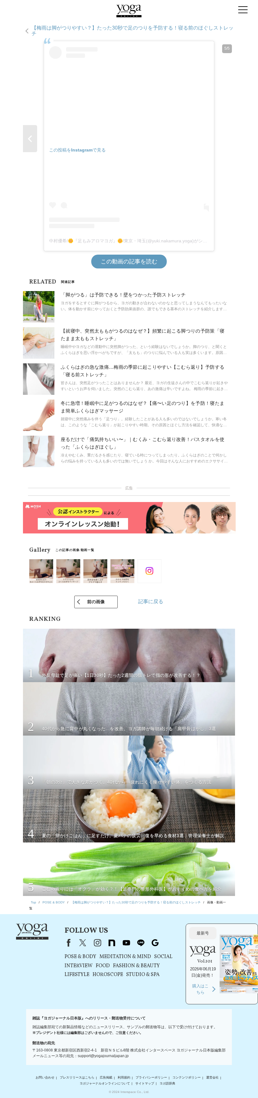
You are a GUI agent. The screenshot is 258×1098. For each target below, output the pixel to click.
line (141, 943)
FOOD (103, 966)
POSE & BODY (80, 956)
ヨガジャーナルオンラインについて (105, 1083)
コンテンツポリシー (186, 1077)
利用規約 (124, 1077)
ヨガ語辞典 (167, 1083)
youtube (126, 943)
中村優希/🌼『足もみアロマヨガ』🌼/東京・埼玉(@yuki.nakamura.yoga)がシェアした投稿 (139, 240)
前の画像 (96, 601)
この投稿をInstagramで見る (77, 149)
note (112, 943)
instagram (97, 943)
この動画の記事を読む (129, 261)
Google (155, 943)
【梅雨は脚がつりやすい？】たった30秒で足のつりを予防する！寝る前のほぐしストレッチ (132, 30)
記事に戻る (150, 601)
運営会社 (212, 1077)
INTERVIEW (78, 966)
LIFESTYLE (76, 974)
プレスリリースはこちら (77, 1077)
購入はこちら (200, 989)
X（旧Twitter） (83, 943)
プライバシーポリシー (151, 1077)
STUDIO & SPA (143, 974)
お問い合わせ (45, 1077)
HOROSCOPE (108, 974)
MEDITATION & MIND (125, 956)
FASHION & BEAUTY (136, 966)
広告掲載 (106, 1077)
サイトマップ (144, 1083)
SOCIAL (163, 956)
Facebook (67, 943)
